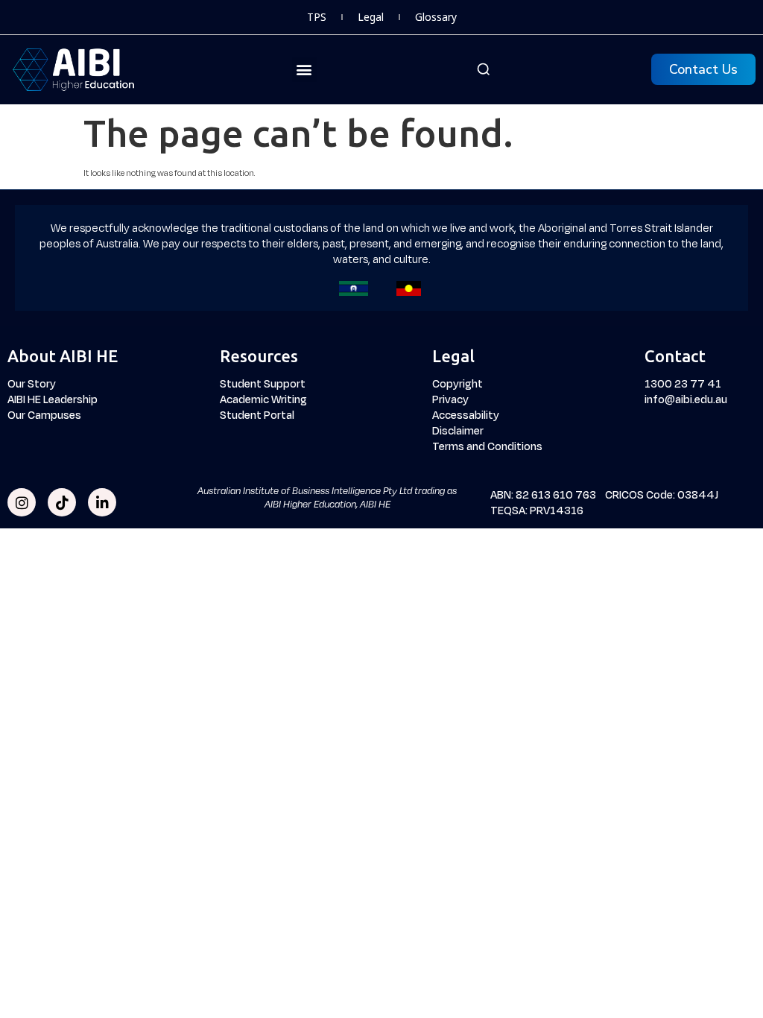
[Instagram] (21, 502)
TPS (316, 17)
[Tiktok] (62, 502)
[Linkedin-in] (102, 502)
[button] (304, 69)
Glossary (436, 17)
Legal (371, 17)
